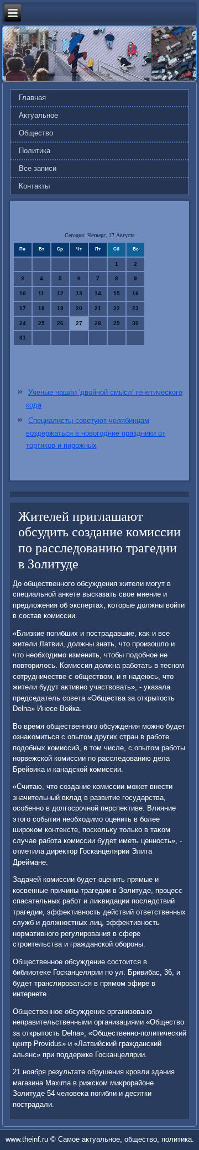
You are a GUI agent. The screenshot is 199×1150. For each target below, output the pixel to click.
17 (22, 308)
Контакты (34, 186)
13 (79, 293)
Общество (36, 133)
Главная (32, 97)
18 (41, 308)
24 (22, 323)
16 (135, 293)
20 (79, 308)
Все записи (37, 168)
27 (79, 323)
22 (116, 308)
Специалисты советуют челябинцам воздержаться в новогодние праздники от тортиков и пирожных (95, 433)
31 (22, 337)
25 (41, 323)
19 (60, 308)
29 (116, 323)
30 (135, 323)
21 (98, 308)
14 (98, 293)
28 (98, 323)
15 (116, 293)
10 (22, 293)
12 (60, 293)
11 (41, 293)
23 (135, 308)
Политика (34, 151)
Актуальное (38, 115)
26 (60, 323)
